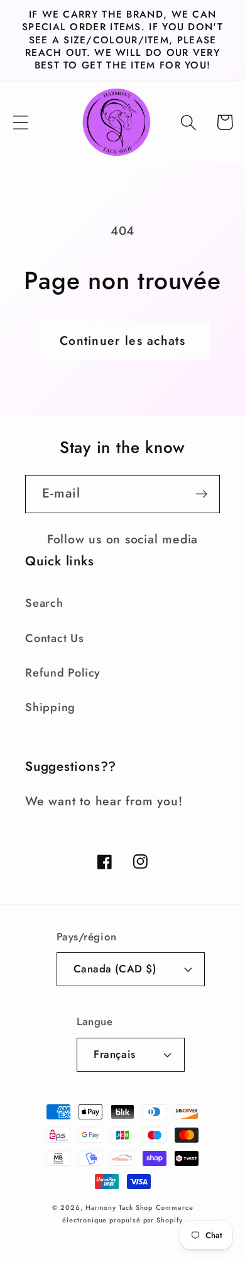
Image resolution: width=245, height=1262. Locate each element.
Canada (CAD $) (115, 968)
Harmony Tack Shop (119, 1207)
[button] (20, 122)
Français (114, 1054)
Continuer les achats (122, 340)
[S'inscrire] (201, 494)
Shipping (50, 707)
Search (44, 603)
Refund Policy (63, 673)
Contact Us (54, 638)
